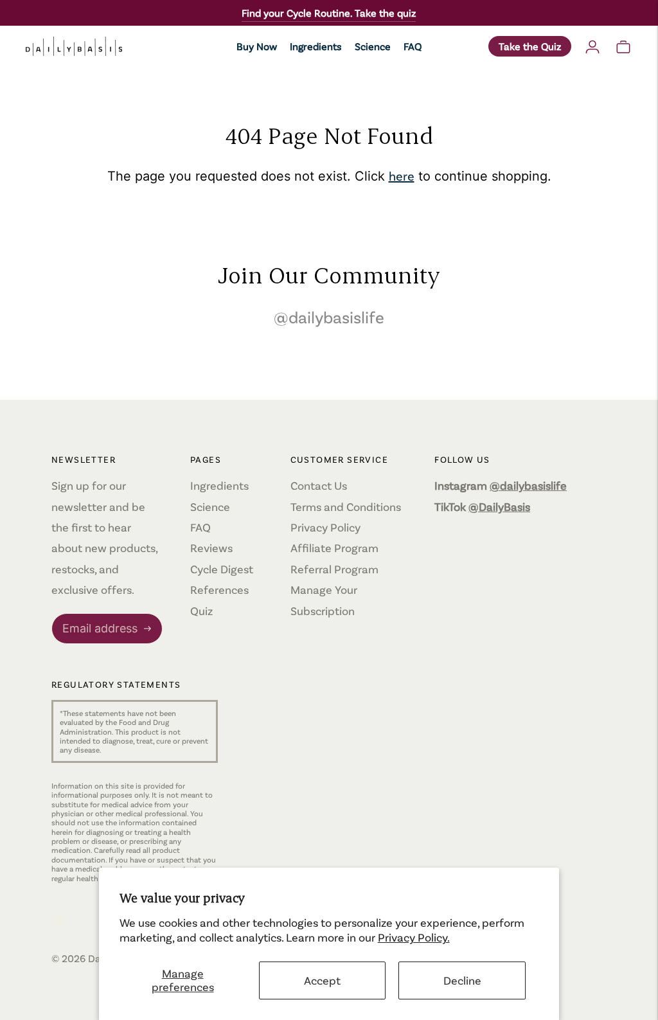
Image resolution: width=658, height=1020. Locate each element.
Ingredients (316, 46)
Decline (462, 980)
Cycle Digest (221, 569)
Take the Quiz (530, 46)
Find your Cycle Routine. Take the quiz (329, 12)
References (219, 589)
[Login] (592, 46)
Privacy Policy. (414, 937)
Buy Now (256, 46)
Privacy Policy (325, 527)
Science (373, 46)
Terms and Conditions (345, 506)
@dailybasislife (329, 317)
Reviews (211, 548)
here (401, 175)
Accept (322, 980)
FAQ (413, 46)
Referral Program (334, 569)
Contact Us (318, 485)
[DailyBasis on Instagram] (59, 921)
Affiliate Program (334, 548)
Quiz (201, 611)
